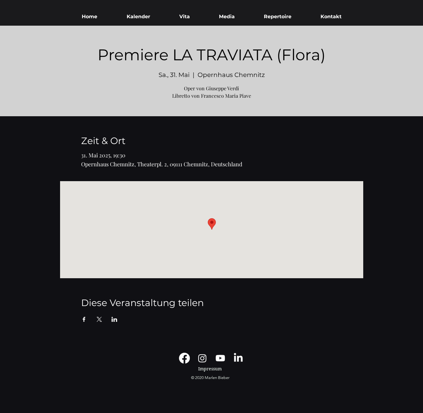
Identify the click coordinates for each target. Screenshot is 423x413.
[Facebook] (184, 358)
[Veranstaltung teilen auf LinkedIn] (114, 319)
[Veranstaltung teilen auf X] (99, 319)
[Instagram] (202, 358)
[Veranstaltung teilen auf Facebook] (84, 319)
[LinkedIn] (238, 358)
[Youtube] (220, 358)
